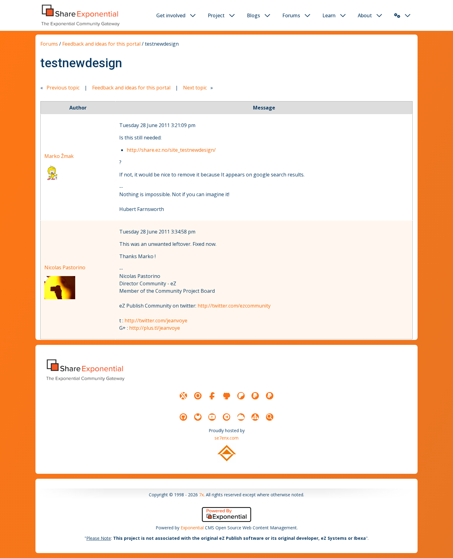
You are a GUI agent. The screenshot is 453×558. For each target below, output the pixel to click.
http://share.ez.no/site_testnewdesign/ (171, 150)
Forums (49, 43)
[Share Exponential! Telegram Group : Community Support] (226, 417)
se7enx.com (226, 438)
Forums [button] (291, 15)
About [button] (365, 15)
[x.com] (183, 395)
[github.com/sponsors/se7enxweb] (226, 395)
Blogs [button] (253, 15)
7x (201, 495)
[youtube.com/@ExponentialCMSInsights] (212, 417)
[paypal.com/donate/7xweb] (269, 395)
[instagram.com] (198, 395)
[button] (397, 15)
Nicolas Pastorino (64, 267)
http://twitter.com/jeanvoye (155, 320)
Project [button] (216, 15)
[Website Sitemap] (255, 417)
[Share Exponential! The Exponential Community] (79, 15)
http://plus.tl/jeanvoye (154, 327)
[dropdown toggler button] (193, 15)
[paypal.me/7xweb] (255, 395)
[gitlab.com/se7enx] (198, 417)
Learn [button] (329, 15)
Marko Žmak (59, 156)
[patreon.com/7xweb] (241, 395)
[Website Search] (269, 417)
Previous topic (63, 87)
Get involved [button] (171, 15)
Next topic (195, 87)
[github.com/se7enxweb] (183, 417)
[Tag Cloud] (241, 417)
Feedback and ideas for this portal (102, 43)
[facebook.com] (212, 395)
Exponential (192, 528)
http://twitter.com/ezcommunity (234, 305)
